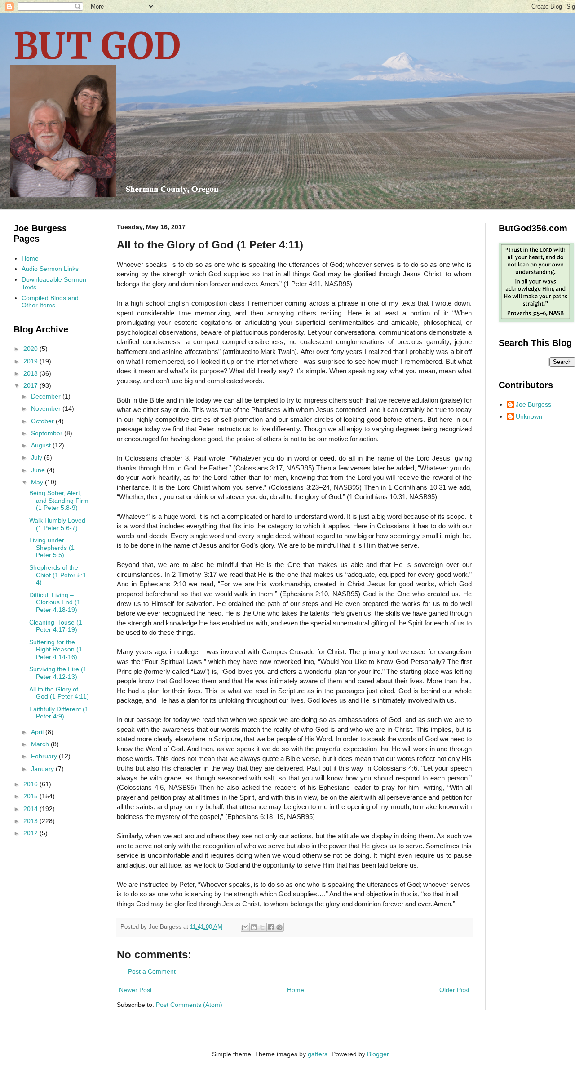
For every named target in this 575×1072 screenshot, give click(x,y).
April (38, 731)
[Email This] (245, 927)
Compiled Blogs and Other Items (50, 301)
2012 (31, 833)
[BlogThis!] (253, 927)
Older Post (454, 989)
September (47, 433)
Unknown (529, 416)
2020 (31, 348)
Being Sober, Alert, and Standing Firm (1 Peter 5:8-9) (58, 500)
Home (295, 989)
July (37, 457)
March (41, 744)
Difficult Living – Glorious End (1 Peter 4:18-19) (54, 602)
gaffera (318, 1054)
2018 (31, 373)
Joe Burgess (533, 404)
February (45, 756)
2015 (31, 796)
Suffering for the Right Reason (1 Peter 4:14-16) (55, 649)
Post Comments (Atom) (189, 1004)
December (46, 396)
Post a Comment (152, 971)
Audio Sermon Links (50, 268)
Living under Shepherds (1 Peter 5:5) (52, 547)
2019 (31, 361)
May (38, 482)
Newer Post (135, 989)
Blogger (378, 1054)
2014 (31, 808)
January (43, 768)
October (43, 421)
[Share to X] (262, 927)
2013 (31, 820)
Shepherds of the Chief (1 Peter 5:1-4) (58, 575)
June (39, 470)
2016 (31, 784)
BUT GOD (97, 46)
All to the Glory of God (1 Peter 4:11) (59, 693)
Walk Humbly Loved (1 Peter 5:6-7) (57, 524)
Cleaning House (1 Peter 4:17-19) (55, 626)
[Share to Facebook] (270, 927)
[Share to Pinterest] (279, 927)
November (46, 408)
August (42, 445)
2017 (31, 385)
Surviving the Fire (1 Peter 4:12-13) (58, 672)
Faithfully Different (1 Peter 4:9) (58, 712)
